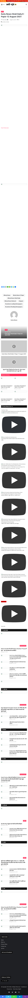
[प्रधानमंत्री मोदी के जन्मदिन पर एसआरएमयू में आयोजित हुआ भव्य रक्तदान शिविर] (4, 876)
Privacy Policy (4, 944)
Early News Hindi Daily (14, 298)
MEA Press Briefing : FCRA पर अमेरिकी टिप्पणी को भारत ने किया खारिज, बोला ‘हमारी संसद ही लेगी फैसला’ (18, 675)
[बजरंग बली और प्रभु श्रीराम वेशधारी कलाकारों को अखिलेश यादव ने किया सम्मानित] (4, 928)
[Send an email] (7, 19)
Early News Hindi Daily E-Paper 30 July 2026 (13, 334)
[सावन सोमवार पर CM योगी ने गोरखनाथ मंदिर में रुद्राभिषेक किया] (4, 669)
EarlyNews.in (24, 986)
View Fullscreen (5, 128)
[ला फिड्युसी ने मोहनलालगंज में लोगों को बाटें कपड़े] (4, 663)
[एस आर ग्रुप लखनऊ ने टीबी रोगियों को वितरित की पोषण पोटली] (4, 870)
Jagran (21, 301)
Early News (5, 19)
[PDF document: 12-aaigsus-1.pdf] (14, 156)
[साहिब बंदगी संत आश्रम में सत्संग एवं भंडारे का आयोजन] (4, 723)
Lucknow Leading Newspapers (14, 304)
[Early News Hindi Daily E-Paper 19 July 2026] (21, 381)
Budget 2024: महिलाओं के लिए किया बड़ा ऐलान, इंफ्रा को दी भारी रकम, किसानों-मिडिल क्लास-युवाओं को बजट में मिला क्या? (18, 752)
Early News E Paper (19, 295)
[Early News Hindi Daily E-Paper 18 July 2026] (7, 394)
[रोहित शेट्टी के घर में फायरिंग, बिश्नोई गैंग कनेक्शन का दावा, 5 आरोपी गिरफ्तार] (4, 787)
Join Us (2, 948)
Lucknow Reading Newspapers (14, 306)
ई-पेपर (2, 11)
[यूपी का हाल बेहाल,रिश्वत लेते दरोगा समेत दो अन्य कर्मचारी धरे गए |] (4, 799)
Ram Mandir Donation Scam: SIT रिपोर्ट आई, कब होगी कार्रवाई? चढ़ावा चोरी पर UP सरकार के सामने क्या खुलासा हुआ (13, 709)
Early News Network (10, 301)
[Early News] (11, 4)
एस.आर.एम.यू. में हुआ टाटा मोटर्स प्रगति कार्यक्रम (11, 823)
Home (2, 940)
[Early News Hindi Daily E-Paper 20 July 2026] (7, 381)
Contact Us (3, 946)
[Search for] (26, 4)
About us (3, 942)
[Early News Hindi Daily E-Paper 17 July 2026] (21, 394)
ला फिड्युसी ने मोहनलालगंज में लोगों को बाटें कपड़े (17, 661)
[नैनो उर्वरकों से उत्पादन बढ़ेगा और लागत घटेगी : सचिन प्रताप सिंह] (4, 740)
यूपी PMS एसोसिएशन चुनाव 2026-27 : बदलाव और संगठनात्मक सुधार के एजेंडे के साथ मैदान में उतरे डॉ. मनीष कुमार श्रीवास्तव (13, 862)
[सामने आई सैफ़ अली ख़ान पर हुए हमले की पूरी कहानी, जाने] (4, 793)
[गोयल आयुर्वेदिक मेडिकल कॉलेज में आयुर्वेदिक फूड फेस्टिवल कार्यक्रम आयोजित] (4, 882)
